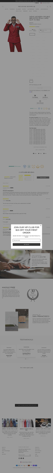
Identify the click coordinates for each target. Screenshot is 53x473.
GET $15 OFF (26, 244)
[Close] (41, 225)
